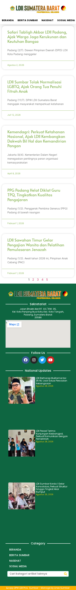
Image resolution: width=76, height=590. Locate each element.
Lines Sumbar (62, 587)
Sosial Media (18, 566)
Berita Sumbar (28, 20)
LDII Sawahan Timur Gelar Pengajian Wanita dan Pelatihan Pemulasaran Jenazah (35, 244)
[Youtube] (50, 360)
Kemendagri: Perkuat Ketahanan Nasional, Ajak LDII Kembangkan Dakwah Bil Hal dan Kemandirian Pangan (36, 138)
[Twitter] (42, 360)
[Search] (65, 573)
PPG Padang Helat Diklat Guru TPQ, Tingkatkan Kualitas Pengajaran (33, 194)
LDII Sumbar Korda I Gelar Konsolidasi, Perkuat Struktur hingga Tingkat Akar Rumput (51, 487)
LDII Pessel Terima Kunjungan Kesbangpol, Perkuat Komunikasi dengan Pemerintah (52, 434)
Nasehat (47, 20)
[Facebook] (25, 360)
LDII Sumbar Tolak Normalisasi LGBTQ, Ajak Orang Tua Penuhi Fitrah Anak (34, 86)
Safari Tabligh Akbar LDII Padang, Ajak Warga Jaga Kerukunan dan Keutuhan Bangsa (37, 36)
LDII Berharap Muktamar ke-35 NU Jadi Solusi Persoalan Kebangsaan (51, 380)
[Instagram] (34, 360)
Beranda (8, 20)
